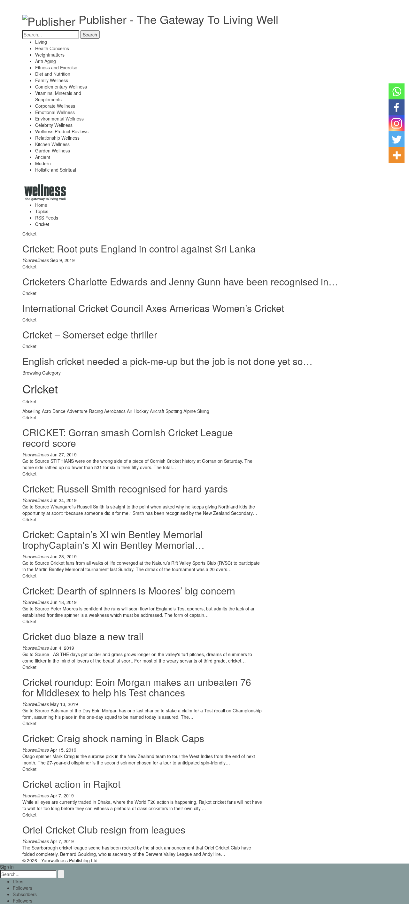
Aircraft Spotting (166, 411)
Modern (43, 163)
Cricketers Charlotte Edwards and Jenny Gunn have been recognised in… (180, 281)
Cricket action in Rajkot (71, 784)
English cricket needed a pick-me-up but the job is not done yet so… (167, 361)
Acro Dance (54, 411)
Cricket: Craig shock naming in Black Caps (113, 738)
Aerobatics (115, 411)
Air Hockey (138, 411)
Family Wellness (51, 80)
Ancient (42, 157)
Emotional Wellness (55, 112)
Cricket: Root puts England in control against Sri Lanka (139, 248)
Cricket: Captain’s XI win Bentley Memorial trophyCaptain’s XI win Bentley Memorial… (113, 539)
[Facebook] (397, 107)
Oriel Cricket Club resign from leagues (103, 829)
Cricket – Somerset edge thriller (89, 334)
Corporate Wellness (55, 106)
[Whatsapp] (397, 91)
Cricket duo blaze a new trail (82, 636)
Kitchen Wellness (52, 144)
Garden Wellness (52, 150)
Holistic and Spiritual (55, 170)
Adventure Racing (85, 411)
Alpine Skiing (196, 411)
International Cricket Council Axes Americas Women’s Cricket (153, 308)
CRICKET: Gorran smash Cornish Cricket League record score (127, 437)
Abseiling (31, 411)
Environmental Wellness (59, 118)
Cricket (29, 233)
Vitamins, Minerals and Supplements (58, 96)
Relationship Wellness (57, 138)
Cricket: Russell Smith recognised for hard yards (125, 488)
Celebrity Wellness (54, 125)
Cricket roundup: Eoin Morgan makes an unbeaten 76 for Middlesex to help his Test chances (136, 687)
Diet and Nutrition (52, 74)
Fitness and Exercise (56, 67)
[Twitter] (397, 139)
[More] (397, 155)
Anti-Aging (45, 61)
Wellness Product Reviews (62, 131)
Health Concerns (52, 48)
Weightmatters (50, 54)
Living (41, 42)
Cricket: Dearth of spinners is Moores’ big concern (128, 590)
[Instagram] (397, 123)
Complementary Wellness (61, 86)
